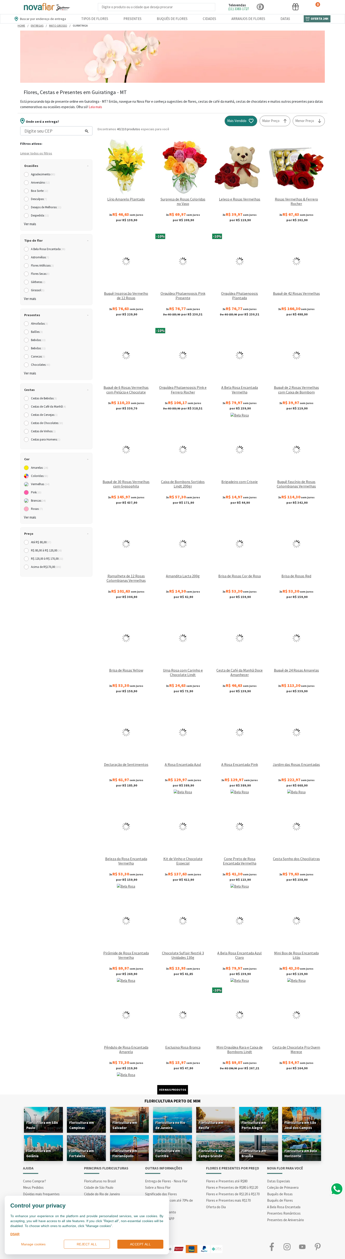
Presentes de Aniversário (285, 1220)
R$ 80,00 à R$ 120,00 (46, 550)
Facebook (271, 1246)
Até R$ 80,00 (41, 542)
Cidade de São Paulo (98, 1187)
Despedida (40, 215)
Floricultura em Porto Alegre (254, 1125)
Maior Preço (271, 120)
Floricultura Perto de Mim (172, 1101)
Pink (36, 492)
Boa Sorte (39, 191)
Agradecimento (43, 174)
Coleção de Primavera (283, 1187)
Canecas (38, 356)
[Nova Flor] (46, 7)
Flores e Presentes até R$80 (226, 1181)
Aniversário (40, 183)
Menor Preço (304, 120)
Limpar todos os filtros (36, 153)
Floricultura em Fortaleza (81, 1153)
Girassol (37, 290)
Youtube (302, 1246)
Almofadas (39, 324)
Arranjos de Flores (248, 18)
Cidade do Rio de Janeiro (102, 1194)
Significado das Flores (161, 1194)
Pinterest (317, 1246)
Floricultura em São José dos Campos (300, 1125)
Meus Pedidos (33, 1187)
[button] (260, 6)
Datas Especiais (278, 1181)
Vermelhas (40, 484)
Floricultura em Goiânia (38, 1153)
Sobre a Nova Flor (158, 1187)
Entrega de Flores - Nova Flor (166, 1181)
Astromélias (40, 257)
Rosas (37, 509)
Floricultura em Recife (211, 1125)
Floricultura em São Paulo (42, 1125)
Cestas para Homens (45, 439)
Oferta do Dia (216, 1207)
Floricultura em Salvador (124, 1125)
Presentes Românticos (284, 1213)
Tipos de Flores (94, 18)
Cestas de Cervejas (44, 415)
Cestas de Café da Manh (48, 407)
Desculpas (39, 199)
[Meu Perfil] (278, 6)
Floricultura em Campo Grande (211, 1153)
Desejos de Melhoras (46, 207)
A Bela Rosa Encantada (48, 249)
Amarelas (39, 468)
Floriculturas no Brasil (100, 1181)
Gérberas (38, 282)
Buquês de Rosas (280, 1194)
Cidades (209, 18)
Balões (37, 332)
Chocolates (40, 365)
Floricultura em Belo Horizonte (300, 1153)
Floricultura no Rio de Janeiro (170, 1125)
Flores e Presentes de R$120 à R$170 (233, 1194)
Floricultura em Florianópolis (124, 1153)
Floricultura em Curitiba (167, 1153)
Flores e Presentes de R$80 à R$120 (232, 1187)
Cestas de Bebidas (44, 398)
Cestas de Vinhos (43, 431)
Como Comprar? (34, 1181)
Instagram (287, 1246)
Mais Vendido (236, 120)
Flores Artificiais (42, 266)
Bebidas (38, 340)
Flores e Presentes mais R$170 (228, 1200)
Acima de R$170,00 (46, 567)
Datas (285, 18)
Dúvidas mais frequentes (41, 1194)
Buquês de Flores (172, 18)
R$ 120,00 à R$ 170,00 (47, 559)
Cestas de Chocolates (47, 423)
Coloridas (39, 476)
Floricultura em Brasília (254, 1153)
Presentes (132, 18)
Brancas (38, 501)
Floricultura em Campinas (81, 1125)
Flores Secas (40, 274)
